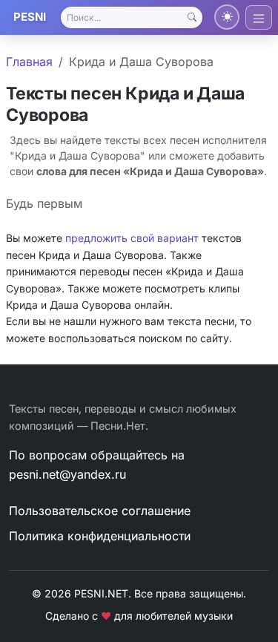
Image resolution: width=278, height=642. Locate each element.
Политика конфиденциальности (100, 535)
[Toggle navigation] (258, 17)
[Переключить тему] (226, 17)
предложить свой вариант (132, 238)
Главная (29, 61)
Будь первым (44, 203)
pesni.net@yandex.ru (67, 474)
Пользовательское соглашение (100, 510)
